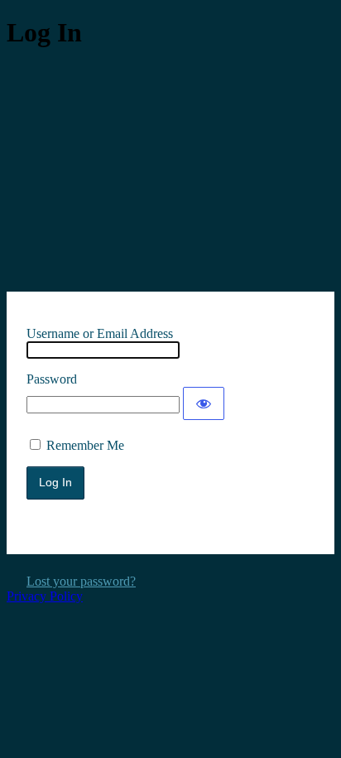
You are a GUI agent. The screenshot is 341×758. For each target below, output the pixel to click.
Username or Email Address (99, 333)
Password (51, 379)
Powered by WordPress (170, 168)
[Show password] (203, 403)
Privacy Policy (45, 596)
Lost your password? (81, 581)
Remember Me (85, 445)
